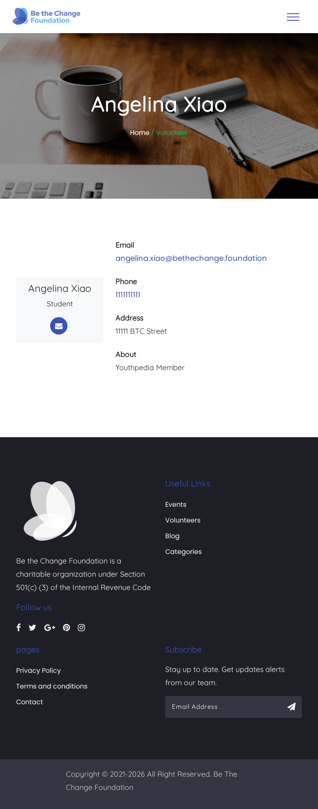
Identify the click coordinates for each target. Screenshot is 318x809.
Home (139, 133)
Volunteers (182, 520)
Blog (172, 536)
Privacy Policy (38, 670)
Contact (29, 702)
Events (175, 504)
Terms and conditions (51, 686)
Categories (183, 551)
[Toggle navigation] (293, 17)
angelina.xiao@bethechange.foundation (191, 258)
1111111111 (128, 294)
